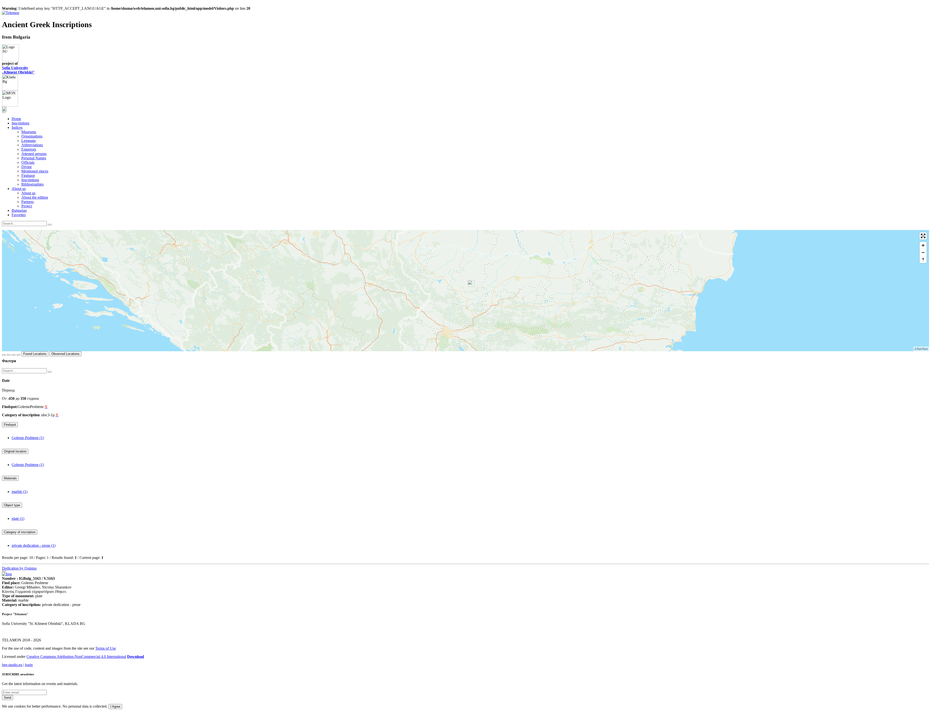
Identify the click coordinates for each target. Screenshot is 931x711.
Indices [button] (17, 127)
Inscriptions (20, 123)
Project (26, 206)
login (29, 665)
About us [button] (19, 189)
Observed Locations (65, 354)
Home (16, 119)
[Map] (465, 290)
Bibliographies (32, 184)
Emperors (28, 149)
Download (135, 656)
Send (7, 697)
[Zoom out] (923, 252)
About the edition (34, 197)
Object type (12, 505)
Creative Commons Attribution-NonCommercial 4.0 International (76, 656)
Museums (28, 132)
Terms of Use (105, 648)
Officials (27, 162)
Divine (26, 167)
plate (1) (18, 518)
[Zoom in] (923, 245)
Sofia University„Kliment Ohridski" (18, 70)
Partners (27, 202)
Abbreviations (32, 145)
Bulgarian (19, 210)
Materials (10, 478)
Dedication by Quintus (19, 568)
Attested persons (34, 154)
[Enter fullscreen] (923, 235)
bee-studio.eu (12, 665)
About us (28, 193)
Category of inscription (19, 532)
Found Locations (35, 354)
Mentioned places (34, 171)
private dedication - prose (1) (34, 545)
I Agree (115, 706)
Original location (15, 451)
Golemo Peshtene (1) (28, 438)
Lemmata (28, 141)
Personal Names (33, 158)
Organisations (31, 136)
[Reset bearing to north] (923, 259)
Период (8, 390)
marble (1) (19, 492)
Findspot (28, 175)
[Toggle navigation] (4, 112)
